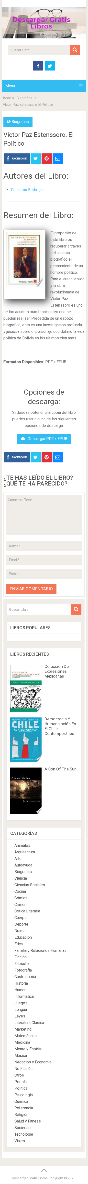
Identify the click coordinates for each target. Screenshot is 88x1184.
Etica (18, 944)
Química (21, 1101)
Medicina (22, 1042)
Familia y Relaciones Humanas (40, 950)
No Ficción (23, 1068)
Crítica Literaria (27, 911)
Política (20, 1088)
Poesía (20, 1081)
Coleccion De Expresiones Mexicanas (56, 671)
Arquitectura (24, 852)
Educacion (23, 937)
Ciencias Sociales (29, 885)
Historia (21, 983)
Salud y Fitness (27, 1121)
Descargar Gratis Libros (30, 1178)
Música (20, 1055)
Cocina (20, 891)
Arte (18, 858)
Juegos (20, 1003)
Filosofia (21, 963)
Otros (19, 1075)
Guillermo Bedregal (27, 189)
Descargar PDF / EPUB (47, 438)
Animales (22, 845)
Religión (21, 1114)
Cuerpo (20, 917)
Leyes (19, 1016)
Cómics (20, 898)
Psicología (23, 1095)
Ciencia (20, 878)
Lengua (20, 1009)
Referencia (23, 1108)
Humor (20, 990)
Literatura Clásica (29, 1022)
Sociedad (22, 1127)
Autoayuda (23, 865)
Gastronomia (25, 976)
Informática (24, 996)
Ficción (20, 957)
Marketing (23, 1029)
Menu (10, 86)
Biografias (20, 121)
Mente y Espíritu (28, 1049)
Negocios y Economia (33, 1062)
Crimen (20, 904)
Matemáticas (25, 1036)
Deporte (21, 924)
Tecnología (23, 1134)
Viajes (19, 1141)
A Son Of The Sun (60, 769)
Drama (19, 930)
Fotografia (23, 970)
